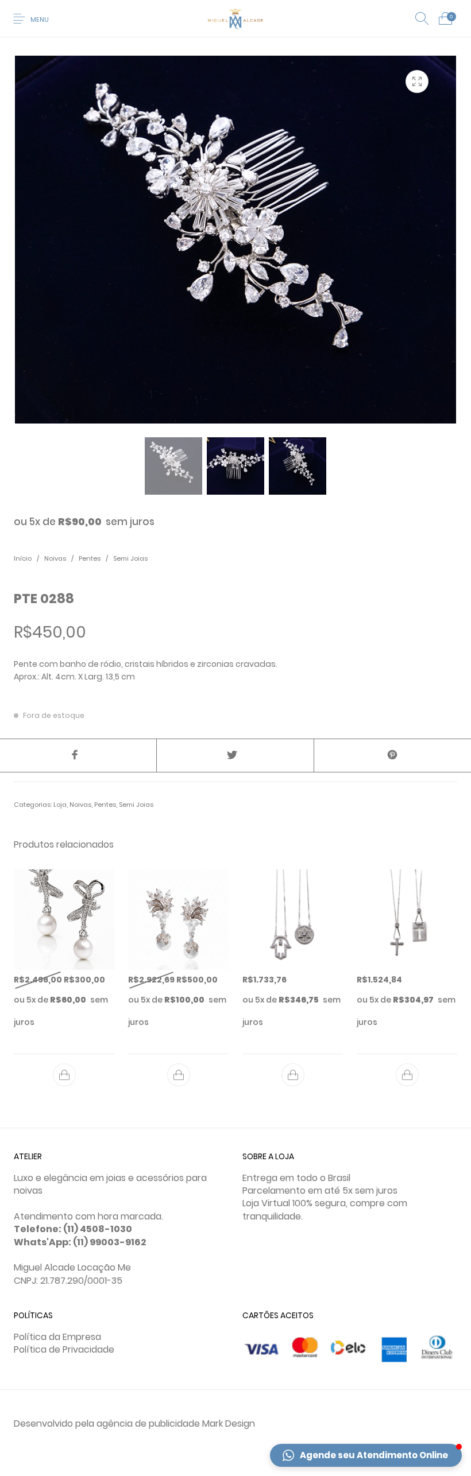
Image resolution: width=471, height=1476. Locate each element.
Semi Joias (130, 558)
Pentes (90, 558)
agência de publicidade (148, 1423)
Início (23, 558)
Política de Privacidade (64, 1349)
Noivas (55, 558)
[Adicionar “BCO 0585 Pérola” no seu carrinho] (178, 1074)
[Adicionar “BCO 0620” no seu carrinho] (64, 1074)
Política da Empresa (57, 1336)
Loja (60, 804)
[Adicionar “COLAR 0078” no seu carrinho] (407, 1074)
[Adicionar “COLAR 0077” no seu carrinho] (292, 1074)
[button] (366, 1455)
